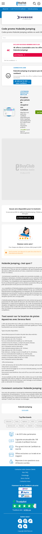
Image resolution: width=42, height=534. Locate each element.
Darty (16, 421)
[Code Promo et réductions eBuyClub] (21, 3)
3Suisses (21, 426)
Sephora (24, 421)
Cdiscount (8, 421)
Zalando (30, 426)
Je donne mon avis (24, 218)
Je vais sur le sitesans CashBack (21, 82)
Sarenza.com (11, 426)
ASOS (32, 421)
